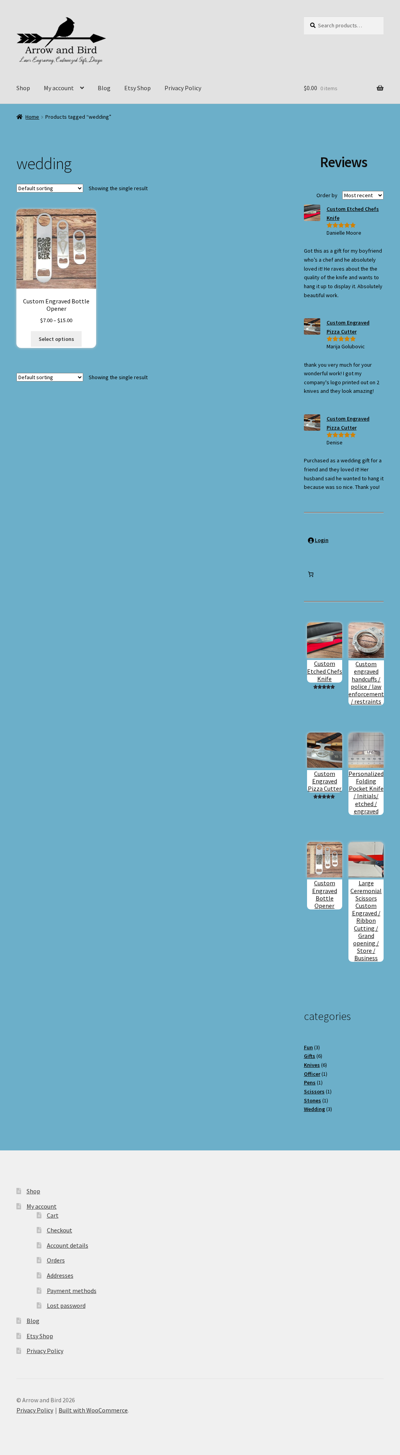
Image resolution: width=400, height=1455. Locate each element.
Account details (67, 1245)
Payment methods (71, 1291)
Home (32, 116)
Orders (56, 1260)
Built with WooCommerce (93, 1410)
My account (59, 88)
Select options (56, 338)
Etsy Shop (137, 88)
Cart (53, 1215)
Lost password (66, 1305)
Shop (23, 88)
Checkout (59, 1230)
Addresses (60, 1275)
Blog (104, 88)
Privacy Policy (182, 88)
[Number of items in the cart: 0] (311, 574)
